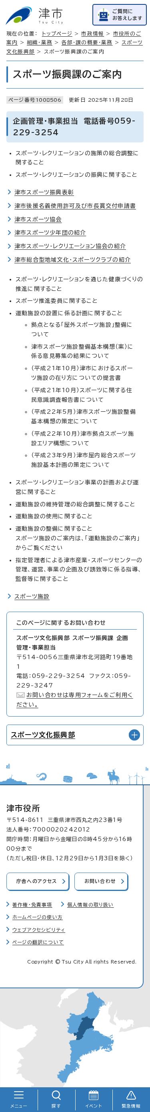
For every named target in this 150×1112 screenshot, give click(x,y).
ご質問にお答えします (127, 14)
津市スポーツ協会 (38, 219)
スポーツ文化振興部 (43, 734)
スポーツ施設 (32, 596)
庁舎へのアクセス (36, 881)
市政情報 (92, 33)
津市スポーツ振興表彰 (44, 192)
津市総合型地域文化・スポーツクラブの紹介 (72, 260)
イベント (94, 1106)
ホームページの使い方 (37, 917)
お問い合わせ (100, 881)
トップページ (57, 33)
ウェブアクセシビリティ (38, 930)
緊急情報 (131, 1106)
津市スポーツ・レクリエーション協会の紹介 (70, 246)
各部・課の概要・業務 (87, 42)
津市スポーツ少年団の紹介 (50, 232)
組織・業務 (39, 42)
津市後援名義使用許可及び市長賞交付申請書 (75, 206)
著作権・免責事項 (32, 905)
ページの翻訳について (38, 942)
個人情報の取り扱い (90, 905)
